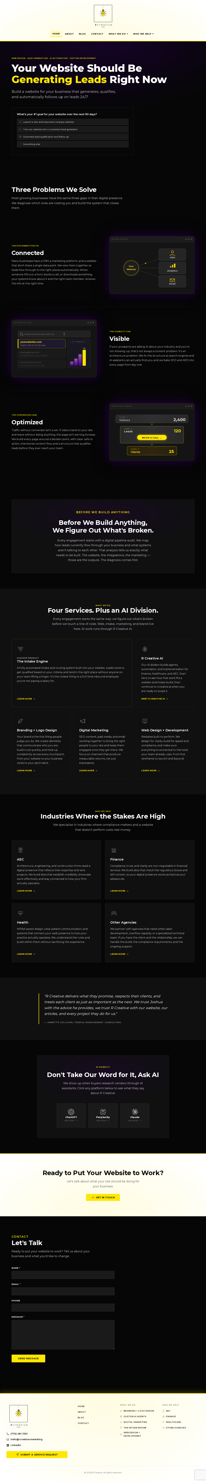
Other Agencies (123, 922)
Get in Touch (105, 1197)
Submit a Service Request (39, 1454)
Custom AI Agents (135, 1416)
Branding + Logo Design (37, 730)
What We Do (117, 33)
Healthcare (173, 1422)
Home (56, 33)
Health (22, 922)
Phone (16, 1300)
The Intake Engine (32, 661)
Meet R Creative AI (153, 699)
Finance (117, 859)
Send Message (28, 1358)
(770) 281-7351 (19, 1433)
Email (16, 1284)
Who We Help (142, 33)
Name (16, 1268)
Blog (82, 33)
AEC (20, 859)
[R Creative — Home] (103, 16)
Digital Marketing (93, 730)
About (69, 33)
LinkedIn (16, 1445)
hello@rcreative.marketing (26, 1439)
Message (18, 1317)
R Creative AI (152, 658)
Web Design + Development (164, 730)
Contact (97, 33)
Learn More (24, 699)
